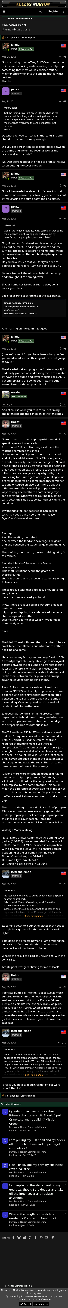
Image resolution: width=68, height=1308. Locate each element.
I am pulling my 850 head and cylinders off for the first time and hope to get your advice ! (37, 1144)
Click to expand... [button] (34, 915)
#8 (64, 883)
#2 (64, 101)
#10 (64, 1042)
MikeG (8, 29)
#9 (64, 986)
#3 (64, 185)
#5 (64, 348)
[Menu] (4, 11)
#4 (64, 218)
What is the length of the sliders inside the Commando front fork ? (32, 1216)
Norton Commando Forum (33, 1127)
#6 (64, 404)
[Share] (60, 57)
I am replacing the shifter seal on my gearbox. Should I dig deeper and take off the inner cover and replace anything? (36, 1191)
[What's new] (63, 11)
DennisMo (14, 1127)
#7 (64, 433)
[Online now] (7, 50)
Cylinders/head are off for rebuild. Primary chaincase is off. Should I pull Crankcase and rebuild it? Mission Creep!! (35, 1117)
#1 (64, 56)
